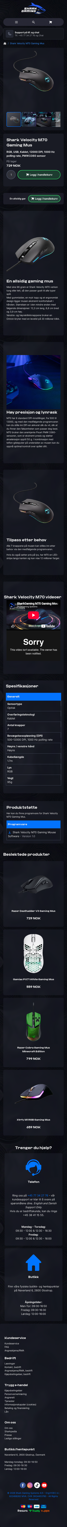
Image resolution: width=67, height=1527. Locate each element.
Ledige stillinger (13, 1438)
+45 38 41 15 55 (33, 1215)
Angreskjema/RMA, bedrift (19, 1370)
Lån (6, 1411)
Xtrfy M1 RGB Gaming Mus (33, 1120)
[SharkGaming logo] (33, 8)
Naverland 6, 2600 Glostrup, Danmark (25, 1454)
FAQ (7, 1346)
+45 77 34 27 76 (27, 34)
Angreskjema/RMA (14, 1350)
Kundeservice (12, 1343)
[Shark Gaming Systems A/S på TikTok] (37, 1485)
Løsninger (10, 1363)
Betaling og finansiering (17, 1408)
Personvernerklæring (16, 1394)
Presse (8, 1435)
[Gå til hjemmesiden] (5, 43)
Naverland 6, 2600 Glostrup (35, 1290)
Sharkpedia (11, 1431)
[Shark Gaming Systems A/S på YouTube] (44, 1485)
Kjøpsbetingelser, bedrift (18, 1374)
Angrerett (10, 1397)
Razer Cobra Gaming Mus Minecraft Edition (33, 1050)
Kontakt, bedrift (13, 1367)
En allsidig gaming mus (23, 198)
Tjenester (9, 1401)
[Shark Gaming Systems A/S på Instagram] (30, 1485)
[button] (28, 119)
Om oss (9, 1428)
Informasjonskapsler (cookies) (20, 1404)
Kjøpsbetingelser (13, 1390)
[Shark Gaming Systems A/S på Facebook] (23, 1485)
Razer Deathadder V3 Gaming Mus (33, 911)
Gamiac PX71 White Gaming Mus (33, 979)
